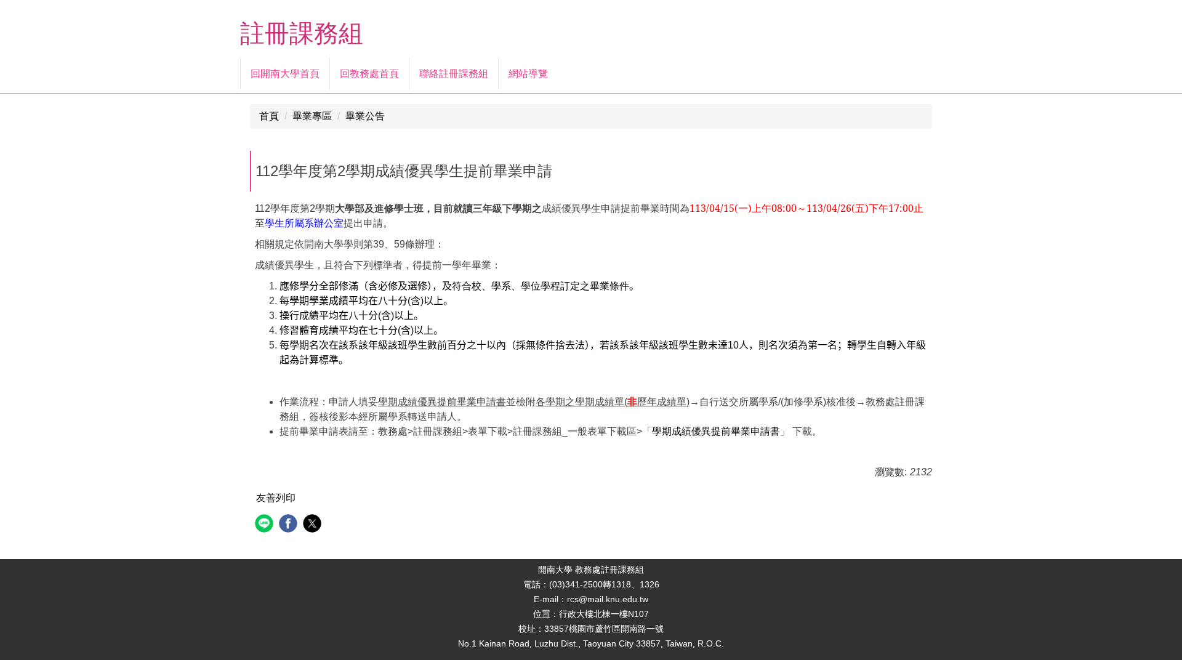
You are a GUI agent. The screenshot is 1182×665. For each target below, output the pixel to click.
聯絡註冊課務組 (453, 73)
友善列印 (276, 498)
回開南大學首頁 (285, 73)
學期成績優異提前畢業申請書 (716, 431)
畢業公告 (365, 116)
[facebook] (289, 525)
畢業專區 (312, 116)
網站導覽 (528, 73)
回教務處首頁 (369, 73)
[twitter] (313, 525)
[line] (265, 525)
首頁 (269, 116)
